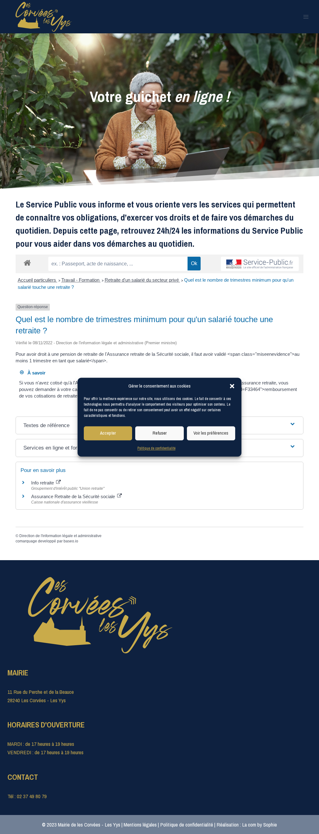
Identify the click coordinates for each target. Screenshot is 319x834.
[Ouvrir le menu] (306, 16)
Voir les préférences (210, 433)
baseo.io (71, 541)
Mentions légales (140, 824)
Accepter (108, 433)
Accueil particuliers (37, 280)
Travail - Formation (81, 280)
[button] (232, 386)
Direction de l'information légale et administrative (60, 536)
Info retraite (43, 482)
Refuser (160, 433)
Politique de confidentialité (156, 448)
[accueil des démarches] (27, 262)
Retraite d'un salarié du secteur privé (142, 280)
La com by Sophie (259, 824)
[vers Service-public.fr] (260, 264)
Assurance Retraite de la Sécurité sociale (73, 496)
